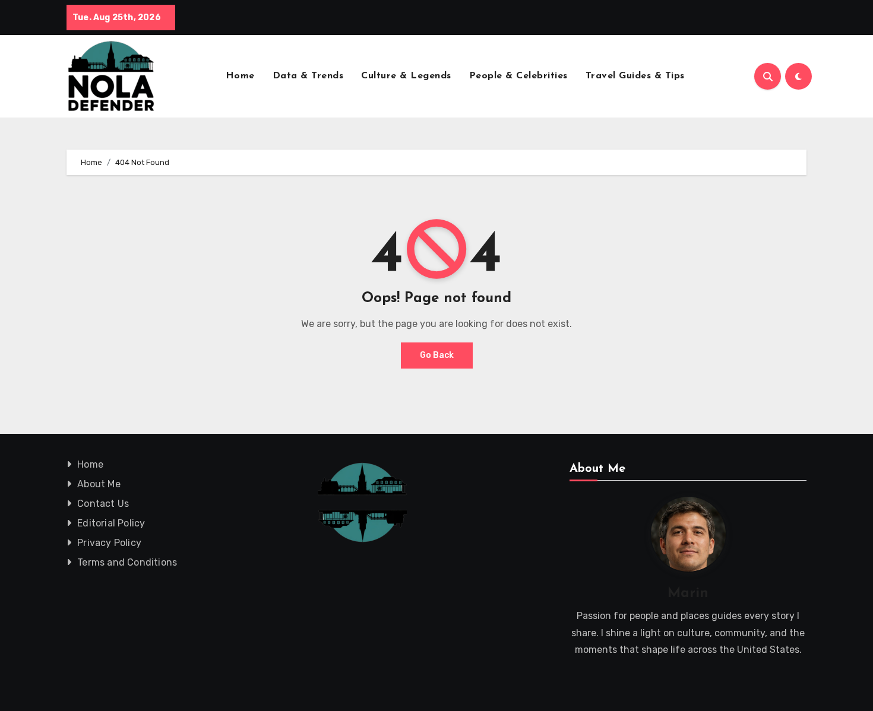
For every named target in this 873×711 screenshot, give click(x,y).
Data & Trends (308, 76)
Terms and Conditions (127, 562)
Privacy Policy (109, 542)
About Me (99, 484)
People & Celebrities (518, 76)
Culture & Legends (406, 76)
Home (240, 76)
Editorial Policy (111, 523)
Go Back (437, 355)
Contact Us (103, 503)
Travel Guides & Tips (635, 76)
